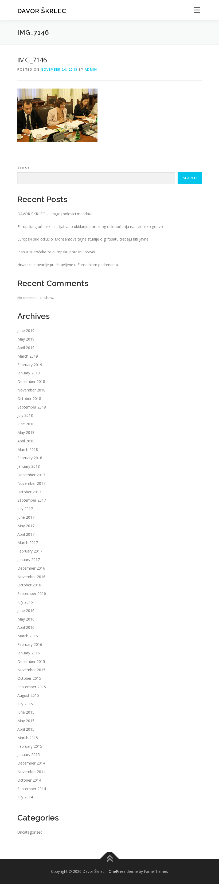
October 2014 (29, 780)
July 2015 (25, 703)
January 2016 (28, 652)
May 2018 (25, 432)
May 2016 (25, 619)
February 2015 (29, 746)
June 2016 (25, 610)
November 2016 (31, 576)
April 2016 (25, 627)
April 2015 (25, 729)
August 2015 (28, 695)
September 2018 (31, 407)
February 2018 (29, 457)
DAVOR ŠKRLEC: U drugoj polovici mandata (54, 213)
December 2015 (31, 661)
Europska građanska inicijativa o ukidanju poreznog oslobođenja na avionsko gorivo (90, 226)
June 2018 (25, 423)
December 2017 (31, 474)
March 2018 (27, 449)
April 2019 (25, 347)
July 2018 (25, 415)
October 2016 (29, 584)
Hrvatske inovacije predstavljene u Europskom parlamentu (67, 264)
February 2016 (29, 644)
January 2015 (28, 754)
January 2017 (28, 559)
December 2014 (31, 763)
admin (91, 69)
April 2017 (25, 534)
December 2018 (31, 381)
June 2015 (25, 712)
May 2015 (25, 720)
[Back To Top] (109, 859)
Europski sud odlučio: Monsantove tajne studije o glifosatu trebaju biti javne (82, 239)
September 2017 (31, 500)
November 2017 (31, 483)
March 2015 (27, 737)
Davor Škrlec (41, 10)
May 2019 (25, 339)
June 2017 (25, 517)
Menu (197, 9)
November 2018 (31, 390)
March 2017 (27, 542)
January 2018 (28, 466)
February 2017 (29, 551)
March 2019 (27, 356)
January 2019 (28, 372)
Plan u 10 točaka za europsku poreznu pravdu (56, 251)
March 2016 (27, 635)
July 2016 (25, 602)
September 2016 (31, 593)
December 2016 (31, 568)
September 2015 (31, 686)
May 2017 (25, 525)
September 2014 (31, 788)
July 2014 (25, 796)
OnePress (117, 871)
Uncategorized (29, 832)
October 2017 (29, 491)
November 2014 (31, 771)
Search (23, 167)
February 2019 (29, 364)
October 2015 (29, 678)
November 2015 (31, 669)
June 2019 (25, 330)
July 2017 (25, 508)
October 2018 (29, 398)
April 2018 (25, 440)
